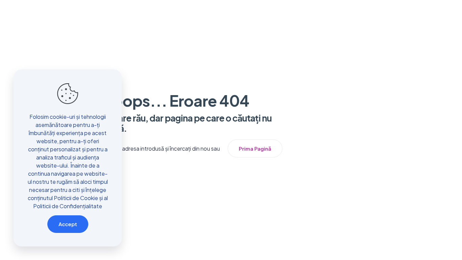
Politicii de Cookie (76, 197)
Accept (68, 224)
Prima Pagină (255, 148)
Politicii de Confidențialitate (67, 206)
